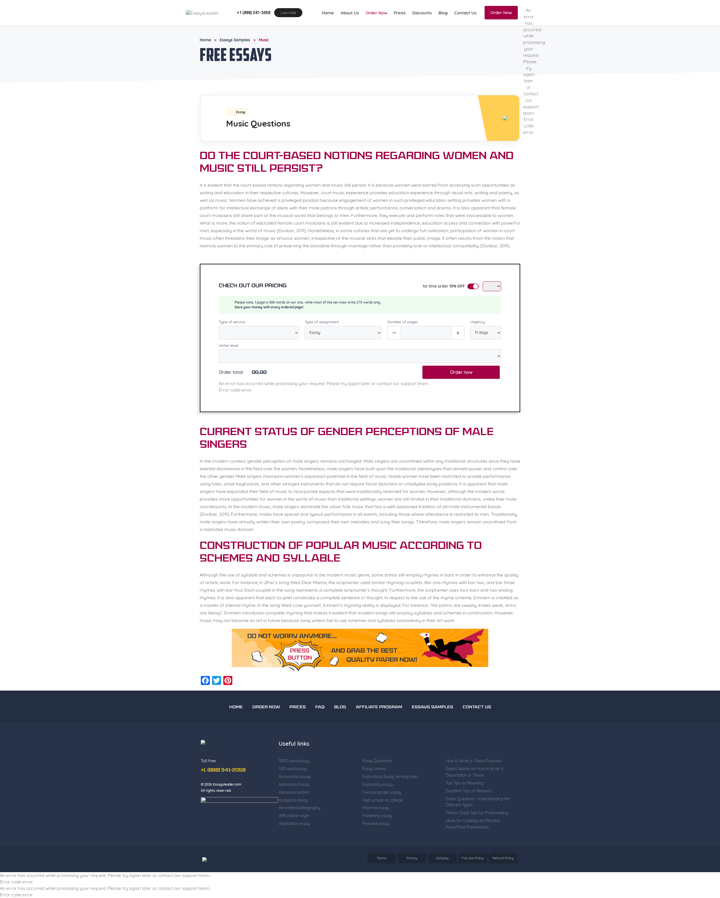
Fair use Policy (473, 875)
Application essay (294, 840)
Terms (381, 875)
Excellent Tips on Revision (469, 808)
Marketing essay (377, 833)
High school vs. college (382, 817)
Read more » (210, 11)
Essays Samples (235, 57)
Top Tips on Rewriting (465, 800)
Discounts (422, 30)
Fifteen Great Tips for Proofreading (477, 830)
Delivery (442, 875)
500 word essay (293, 786)
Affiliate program (379, 725)
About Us (350, 30)
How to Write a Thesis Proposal (473, 778)
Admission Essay (294, 801)
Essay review (374, 786)
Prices (400, 30)
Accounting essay (294, 794)
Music (264, 57)
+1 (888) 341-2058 (253, 30)
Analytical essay (293, 817)
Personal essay (376, 840)
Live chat (288, 30)
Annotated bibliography (299, 825)
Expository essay (377, 801)
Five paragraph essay (381, 809)
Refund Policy (503, 875)
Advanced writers (294, 809)
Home (328, 30)
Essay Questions (377, 778)
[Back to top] (703, 838)
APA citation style (294, 833)
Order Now (376, 30)
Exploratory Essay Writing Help (390, 794)
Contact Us (465, 30)
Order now (461, 389)
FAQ (320, 725)
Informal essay (375, 825)
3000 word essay (294, 778)
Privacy (411, 875)
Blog (442, 30)
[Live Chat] (703, 858)
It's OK (530, 8)
